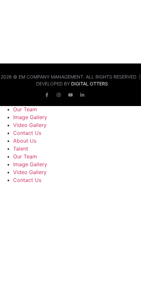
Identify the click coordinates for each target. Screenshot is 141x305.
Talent (20, 148)
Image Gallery (30, 117)
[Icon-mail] (94, 94)
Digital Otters (89, 83)
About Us (24, 140)
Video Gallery (30, 125)
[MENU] (134, 9)
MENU (122, 9)
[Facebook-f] (46, 94)
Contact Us (27, 133)
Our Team (25, 109)
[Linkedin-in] (82, 94)
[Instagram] (58, 94)
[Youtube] (70, 94)
